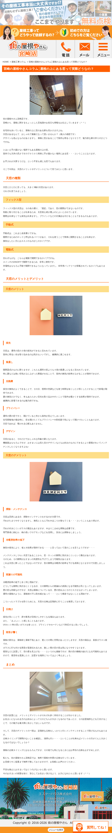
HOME (6, 62)
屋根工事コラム (19, 62)
